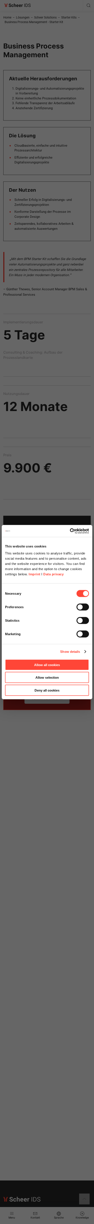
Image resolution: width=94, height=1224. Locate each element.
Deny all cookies (47, 690)
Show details (70, 651)
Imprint (34, 574)
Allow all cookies (47, 665)
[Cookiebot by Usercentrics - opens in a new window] (70, 531)
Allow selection (47, 677)
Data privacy (53, 574)
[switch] (83, 606)
